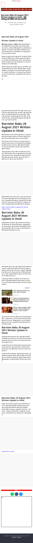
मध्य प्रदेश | (15, 9)
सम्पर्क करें (19, 537)
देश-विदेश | (6, 9)
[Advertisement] (16, 178)
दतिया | (19, 9)
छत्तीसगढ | (10, 9)
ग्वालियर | (22, 9)
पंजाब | (26, 9)
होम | (2, 9)
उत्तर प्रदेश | (30, 9)
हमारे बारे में (14, 537)
